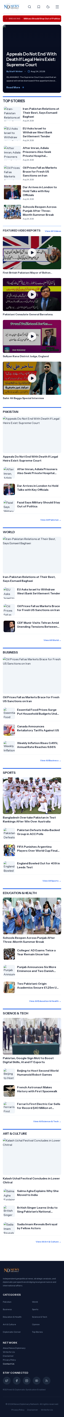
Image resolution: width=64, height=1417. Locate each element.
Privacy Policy (9, 1359)
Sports (35, 1309)
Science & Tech (39, 1316)
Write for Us (9, 1352)
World (35, 1301)
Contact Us (8, 1363)
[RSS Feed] (46, 1381)
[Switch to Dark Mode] (48, 7)
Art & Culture (9, 1324)
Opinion (36, 1324)
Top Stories (37, 1332)
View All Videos (53, 231)
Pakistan (7, 1301)
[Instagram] (27, 1381)
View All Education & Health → (45, 1001)
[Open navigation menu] (57, 7)
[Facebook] (17, 1381)
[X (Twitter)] (7, 1381)
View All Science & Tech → (47, 1121)
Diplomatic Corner (12, 1332)
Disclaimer (8, 1356)
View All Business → (50, 760)
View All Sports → (51, 880)
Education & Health (12, 1316)
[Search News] (29, 7)
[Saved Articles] (39, 7)
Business (7, 1309)
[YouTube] (37, 1381)
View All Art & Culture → (48, 1241)
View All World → (52, 640)
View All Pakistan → (50, 519)
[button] (32, 255)
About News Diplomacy (14, 1348)
